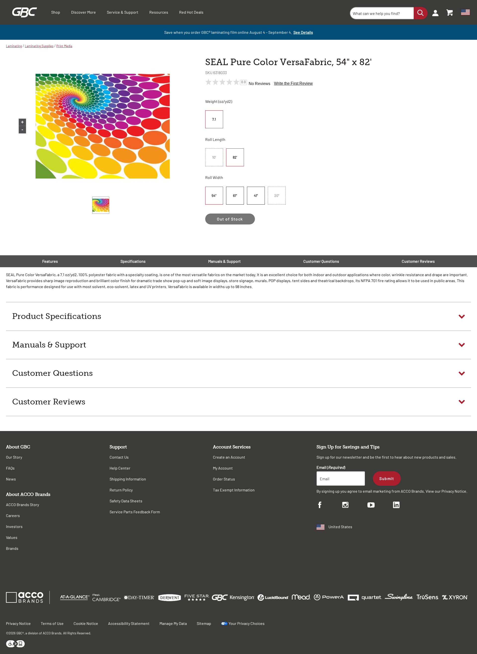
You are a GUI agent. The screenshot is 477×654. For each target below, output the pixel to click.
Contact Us (119, 457)
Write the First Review (293, 83)
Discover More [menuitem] (83, 12)
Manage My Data (173, 623)
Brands (12, 548)
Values (11, 537)
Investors (14, 526)
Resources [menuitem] (158, 12)
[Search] (421, 13)
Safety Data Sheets (126, 500)
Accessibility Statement (129, 623)
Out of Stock (230, 219)
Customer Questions (321, 261)
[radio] (215, 119)
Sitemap (204, 623)
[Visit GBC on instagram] (355, 506)
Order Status (224, 479)
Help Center (120, 468)
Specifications (133, 261)
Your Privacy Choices (247, 623)
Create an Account (229, 457)
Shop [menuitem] (55, 12)
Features (50, 261)
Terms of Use (52, 623)
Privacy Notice (453, 491)
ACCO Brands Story (22, 504)
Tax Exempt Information (234, 489)
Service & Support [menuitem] (122, 12)
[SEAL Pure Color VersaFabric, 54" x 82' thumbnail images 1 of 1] (100, 205)
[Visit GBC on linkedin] (406, 506)
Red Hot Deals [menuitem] (191, 12)
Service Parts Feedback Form (135, 511)
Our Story (14, 457)
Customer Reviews (418, 261)
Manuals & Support (224, 261)
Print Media (64, 46)
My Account (223, 468)
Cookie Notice (86, 623)
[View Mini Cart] (450, 12)
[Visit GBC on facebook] (329, 506)
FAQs (10, 468)
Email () (331, 467)
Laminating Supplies (39, 46)
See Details (303, 32)
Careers (13, 515)
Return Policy (121, 489)
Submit (386, 478)
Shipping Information (128, 479)
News (11, 479)
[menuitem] (434, 12)
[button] (238, 316)
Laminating (14, 46)
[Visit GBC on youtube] (380, 505)
